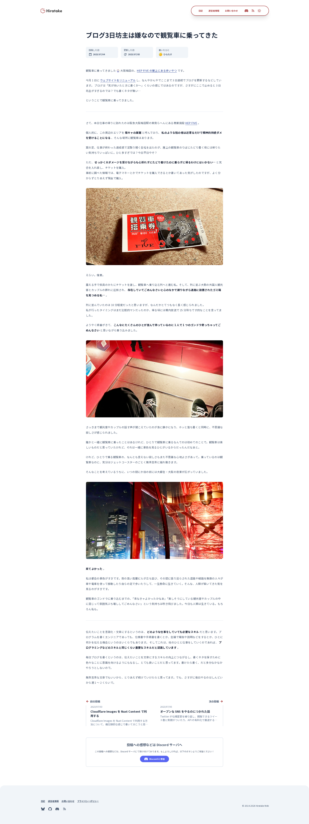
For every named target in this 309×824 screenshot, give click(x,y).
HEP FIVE (191, 123)
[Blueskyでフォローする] (43, 809)
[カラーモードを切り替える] (259, 11)
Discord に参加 (157, 758)
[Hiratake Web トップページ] (51, 11)
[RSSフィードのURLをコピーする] (253, 11)
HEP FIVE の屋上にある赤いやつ (157, 70)
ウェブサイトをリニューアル (118, 80)
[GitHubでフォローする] (50, 809)
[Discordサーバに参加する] (57, 809)
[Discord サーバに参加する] (246, 11)
